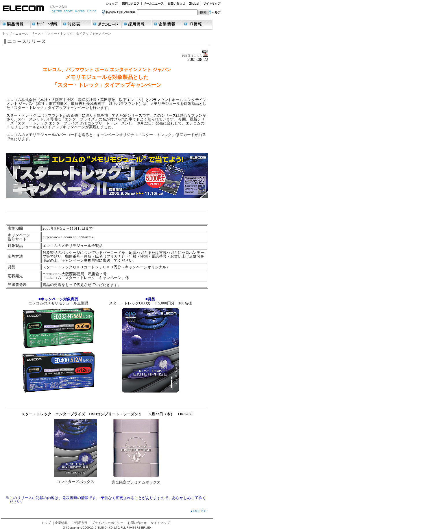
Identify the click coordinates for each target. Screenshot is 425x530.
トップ (7, 33)
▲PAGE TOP (198, 511)
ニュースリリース (28, 33)
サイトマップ (160, 523)
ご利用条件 (80, 523)
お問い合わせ (137, 523)
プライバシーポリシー (107, 523)
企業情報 (61, 523)
